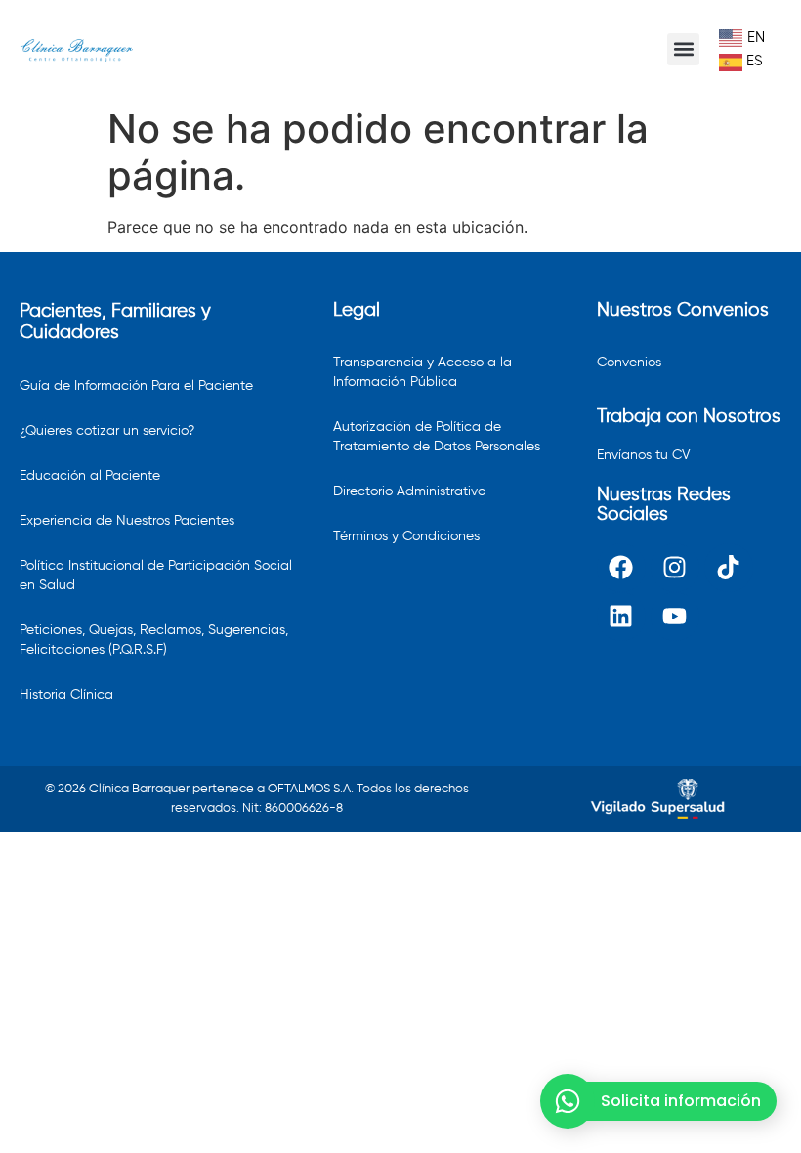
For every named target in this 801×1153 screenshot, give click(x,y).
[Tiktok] (728, 567)
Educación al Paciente (90, 476)
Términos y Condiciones (406, 536)
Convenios (629, 362)
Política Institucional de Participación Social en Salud (156, 575)
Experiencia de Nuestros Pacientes (127, 521)
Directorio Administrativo (409, 491)
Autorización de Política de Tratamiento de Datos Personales (436, 436)
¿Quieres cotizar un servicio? (107, 431)
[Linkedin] (621, 616)
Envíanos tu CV (644, 455)
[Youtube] (675, 616)
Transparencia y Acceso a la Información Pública (422, 372)
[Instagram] (675, 567)
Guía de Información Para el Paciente (136, 386)
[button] (683, 49)
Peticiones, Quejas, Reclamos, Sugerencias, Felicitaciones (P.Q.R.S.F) (154, 640)
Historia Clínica (66, 695)
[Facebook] (621, 567)
